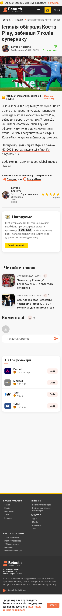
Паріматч (36, 525)
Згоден (53, 605)
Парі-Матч (9, 511)
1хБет (7, 505)
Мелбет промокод (12, 541)
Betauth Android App (17, 590)
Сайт (52, 371)
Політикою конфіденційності (22, 608)
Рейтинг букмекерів (41, 505)
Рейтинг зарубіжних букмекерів (41, 509)
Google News (34, 179)
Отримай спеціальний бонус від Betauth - (32, 3)
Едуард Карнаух (21, 46)
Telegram (12, 179)
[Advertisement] (31, 448)
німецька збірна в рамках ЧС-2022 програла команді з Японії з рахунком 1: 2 (28, 149)
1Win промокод (11, 544)
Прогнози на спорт (13, 551)
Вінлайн (8, 518)
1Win (6, 515)
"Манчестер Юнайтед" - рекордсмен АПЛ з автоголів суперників (35, 284)
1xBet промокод (11, 538)
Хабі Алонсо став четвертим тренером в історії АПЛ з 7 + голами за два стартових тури (35, 303)
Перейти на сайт (16, 245)
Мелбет (7, 508)
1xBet (34, 519)
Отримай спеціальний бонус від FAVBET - (30, 97)
